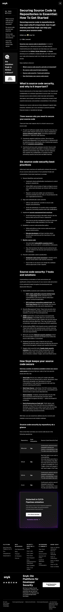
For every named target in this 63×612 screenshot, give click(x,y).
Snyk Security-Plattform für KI (7, 548)
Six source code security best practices (10, 29)
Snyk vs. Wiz (54, 564)
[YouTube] (6, 582)
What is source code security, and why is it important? (10, 21)
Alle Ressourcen (19, 549)
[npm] (14, 582)
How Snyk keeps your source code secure (9, 43)
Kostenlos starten (32, 519)
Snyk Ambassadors (43, 564)
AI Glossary (18, 556)
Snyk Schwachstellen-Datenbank (31, 561)
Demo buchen (43, 554)
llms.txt (17, 558)
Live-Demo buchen (10, 79)
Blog (16, 551)
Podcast (17, 554)
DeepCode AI (7, 556)
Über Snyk (42, 549)
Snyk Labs (30, 551)
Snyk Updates (31, 565)
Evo (4, 551)
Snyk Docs (30, 555)
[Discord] (16, 582)
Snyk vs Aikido (55, 566)
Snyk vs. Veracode (53, 553)
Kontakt (41, 551)
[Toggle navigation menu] (60, 3)
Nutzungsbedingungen (18, 602)
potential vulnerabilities (35, 144)
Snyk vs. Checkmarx (54, 557)
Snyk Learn (30, 553)
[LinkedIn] (9, 582)
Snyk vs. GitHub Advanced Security (55, 549)
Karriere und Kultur (42, 556)
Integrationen (7, 553)
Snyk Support (30, 558)
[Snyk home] (5, 3)
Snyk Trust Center (30, 568)
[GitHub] (11, 582)
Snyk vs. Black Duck (55, 561)
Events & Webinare (41, 560)
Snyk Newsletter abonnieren (51, 584)
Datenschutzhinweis (30, 602)
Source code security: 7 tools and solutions (10, 36)
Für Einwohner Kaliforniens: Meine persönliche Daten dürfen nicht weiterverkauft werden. (53, 605)
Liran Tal (31, 35)
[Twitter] (4, 582)
